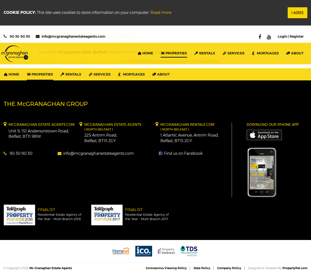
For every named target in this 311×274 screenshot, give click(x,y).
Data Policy (202, 268)
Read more (161, 12)
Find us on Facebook (183, 153)
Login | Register (291, 36)
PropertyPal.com (295, 268)
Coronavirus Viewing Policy (166, 268)
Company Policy (229, 268)
